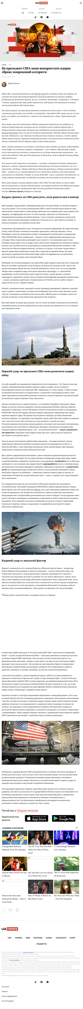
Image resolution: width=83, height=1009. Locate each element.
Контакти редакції (8, 1001)
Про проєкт (5, 987)
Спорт (72, 938)
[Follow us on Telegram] (47, 17)
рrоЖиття (41, 944)
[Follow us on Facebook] (41, 17)
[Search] (81, 3)
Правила (4, 991)
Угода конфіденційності (9, 996)
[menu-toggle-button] (2, 3)
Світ (10, 65)
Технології (61, 938)
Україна (18, 938)
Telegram (22, 810)
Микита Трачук (13, 83)
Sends (34, 810)
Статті (4, 65)
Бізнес (49, 938)
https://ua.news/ (28, 952)
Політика (37, 938)
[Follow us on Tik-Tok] (35, 17)
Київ (28, 938)
